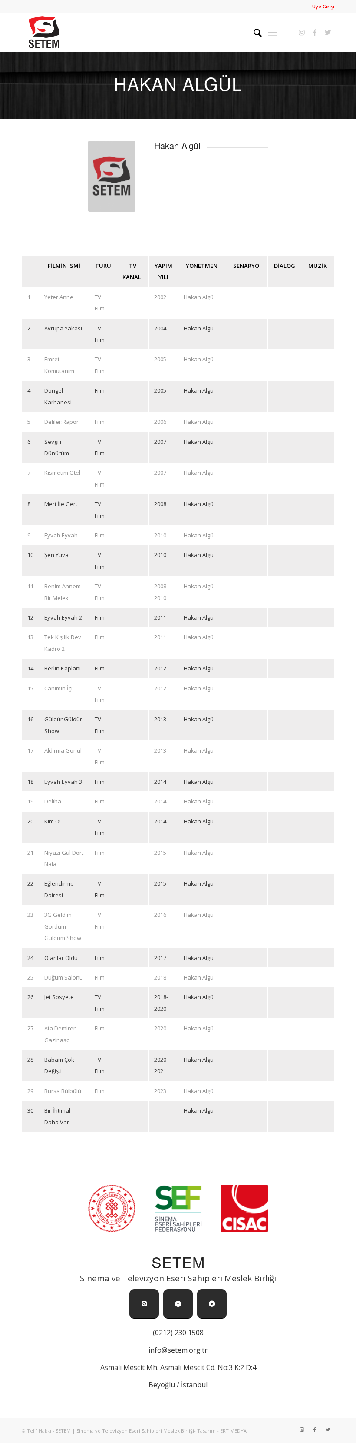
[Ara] (253, 32)
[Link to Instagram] (301, 32)
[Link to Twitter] (327, 32)
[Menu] (272, 32)
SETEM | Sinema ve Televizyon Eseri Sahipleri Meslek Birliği (125, 1430)
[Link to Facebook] (314, 32)
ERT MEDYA (233, 1430)
